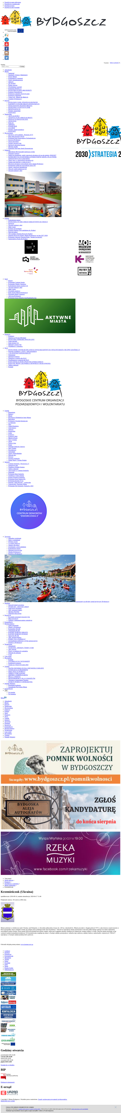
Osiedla (7, 411)
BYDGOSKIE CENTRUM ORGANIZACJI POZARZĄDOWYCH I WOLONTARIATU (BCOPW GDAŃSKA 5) (44, 350)
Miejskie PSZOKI (13, 612)
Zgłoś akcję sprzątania (15, 608)
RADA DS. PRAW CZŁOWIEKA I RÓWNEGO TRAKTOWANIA (29, 363)
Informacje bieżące (14, 356)
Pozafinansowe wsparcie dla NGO (18, 360)
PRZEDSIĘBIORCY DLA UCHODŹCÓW (21, 678)
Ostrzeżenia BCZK (14, 630)
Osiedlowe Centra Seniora (16, 475)
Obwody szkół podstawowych (17, 169)
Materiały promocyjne (14, 344)
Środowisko (8, 114)
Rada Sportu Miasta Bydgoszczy (18, 292)
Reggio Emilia (9, 968)
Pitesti (6, 966)
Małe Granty (12, 227)
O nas (10, 654)
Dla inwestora (9, 133)
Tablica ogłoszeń (13, 365)
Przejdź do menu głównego (13, 2)
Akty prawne (12, 649)
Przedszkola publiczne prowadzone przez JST (22, 165)
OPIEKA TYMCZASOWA (16, 673)
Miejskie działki (13, 147)
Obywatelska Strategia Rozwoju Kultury (20, 234)
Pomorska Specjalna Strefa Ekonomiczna (20, 148)
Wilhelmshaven (9, 970)
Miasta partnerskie (10, 885)
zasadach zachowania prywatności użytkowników (29, 1109)
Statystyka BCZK (13, 636)
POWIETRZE (12, 126)
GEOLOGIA (12, 121)
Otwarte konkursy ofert (15, 170)
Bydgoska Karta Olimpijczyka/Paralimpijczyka (22, 298)
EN (6, 690)
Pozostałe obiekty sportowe (16, 294)
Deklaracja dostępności (8, 1082)
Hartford (7, 952)
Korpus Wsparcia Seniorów (16, 477)
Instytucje (11, 223)
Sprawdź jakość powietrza (16, 605)
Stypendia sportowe (14, 291)
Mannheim (8, 958)
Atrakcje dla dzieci (13, 545)
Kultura (7, 218)
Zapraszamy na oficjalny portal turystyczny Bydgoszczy (92, 601)
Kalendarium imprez (14, 220)
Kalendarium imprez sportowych (18, 286)
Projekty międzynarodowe (16, 129)
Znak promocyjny (13, 343)
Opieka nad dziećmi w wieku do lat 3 (19, 162)
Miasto (7, 71)
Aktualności (8, 70)
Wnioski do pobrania (14, 653)
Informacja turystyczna (15, 550)
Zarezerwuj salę (13, 465)
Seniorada (11, 472)
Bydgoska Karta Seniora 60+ (17, 479)
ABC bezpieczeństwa (14, 637)
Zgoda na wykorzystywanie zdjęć (18, 665)
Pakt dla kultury (13, 232)
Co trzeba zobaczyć (14, 543)
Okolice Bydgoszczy (14, 552)
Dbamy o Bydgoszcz (14, 627)
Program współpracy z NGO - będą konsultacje (22, 351)
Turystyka (7, 536)
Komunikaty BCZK (14, 629)
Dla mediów (8, 658)
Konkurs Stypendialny (15, 228)
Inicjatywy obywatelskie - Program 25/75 (20, 135)
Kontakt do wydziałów (7, 1065)
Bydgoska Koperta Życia (15, 481)
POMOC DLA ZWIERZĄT (17, 639)
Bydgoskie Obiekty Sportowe (17, 284)
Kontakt (10, 367)
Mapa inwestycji (13, 618)
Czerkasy (7, 951)
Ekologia (7, 603)
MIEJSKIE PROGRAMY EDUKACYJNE (21, 152)
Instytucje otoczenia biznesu (16, 145)
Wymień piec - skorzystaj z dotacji (18, 606)
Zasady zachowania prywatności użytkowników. (52, 1099)
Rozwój (7, 100)
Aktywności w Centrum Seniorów (18, 470)
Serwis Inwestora (13, 141)
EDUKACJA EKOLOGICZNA (18, 119)
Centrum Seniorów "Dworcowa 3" (18, 464)
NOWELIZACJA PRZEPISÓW (18, 670)
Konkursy (11, 336)
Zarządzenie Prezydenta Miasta (17, 687)
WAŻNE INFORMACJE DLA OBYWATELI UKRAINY (26, 668)
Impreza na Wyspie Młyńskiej (17, 338)
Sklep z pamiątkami (14, 540)
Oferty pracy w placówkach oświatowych (20, 160)
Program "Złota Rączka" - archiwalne (19, 482)
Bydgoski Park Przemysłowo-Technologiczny (22, 138)
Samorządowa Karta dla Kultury (18, 239)
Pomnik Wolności (10, 683)
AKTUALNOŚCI (13, 116)
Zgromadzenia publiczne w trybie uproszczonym (22, 641)
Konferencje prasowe (14, 663)
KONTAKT (12, 131)
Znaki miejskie (12, 341)
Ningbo (7, 959)
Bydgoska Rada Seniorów (16, 474)
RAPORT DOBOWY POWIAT (18, 634)
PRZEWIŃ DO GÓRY (8, 1101)
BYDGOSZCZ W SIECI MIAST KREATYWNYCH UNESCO (28, 222)
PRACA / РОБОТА (14, 677)
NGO (6, 348)
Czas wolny (8, 656)
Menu (2, 698)
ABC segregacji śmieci (15, 610)
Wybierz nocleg (13, 542)
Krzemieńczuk (9, 956)
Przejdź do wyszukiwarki (12, 4)
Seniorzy (7, 462)
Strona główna (9, 880)
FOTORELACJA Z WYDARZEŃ (19, 661)
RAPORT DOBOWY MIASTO (18, 632)
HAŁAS (11, 123)
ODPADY (11, 124)
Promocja (7, 334)
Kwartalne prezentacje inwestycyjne (19, 617)
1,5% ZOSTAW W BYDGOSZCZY (19, 353)
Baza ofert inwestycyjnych (16, 136)
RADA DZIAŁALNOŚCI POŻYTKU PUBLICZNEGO (25, 362)
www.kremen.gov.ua (27, 944)
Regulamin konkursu (14, 685)
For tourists (11, 692)
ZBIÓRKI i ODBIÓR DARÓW (18, 675)
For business (12, 694)
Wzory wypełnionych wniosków (18, 651)
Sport (6, 279)
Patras (6, 961)
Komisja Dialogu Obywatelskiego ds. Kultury (22, 230)
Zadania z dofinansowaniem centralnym (20, 620)
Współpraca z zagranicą (15, 346)
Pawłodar (7, 963)
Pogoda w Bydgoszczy (15, 554)
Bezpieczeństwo (9, 624)
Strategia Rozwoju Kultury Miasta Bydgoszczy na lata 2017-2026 (28, 235)
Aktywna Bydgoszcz (14, 296)
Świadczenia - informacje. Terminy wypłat (21, 647)
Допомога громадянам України (18, 680)
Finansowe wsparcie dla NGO (17, 358)
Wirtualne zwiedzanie (14, 538)
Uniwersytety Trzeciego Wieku (17, 484)
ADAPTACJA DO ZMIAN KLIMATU (20, 117)
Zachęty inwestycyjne (14, 143)
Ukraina (7, 666)
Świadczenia (8, 644)
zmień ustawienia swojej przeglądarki (79, 1109)
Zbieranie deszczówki (14, 613)
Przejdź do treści (9, 6)
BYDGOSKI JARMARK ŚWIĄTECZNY (21, 339)
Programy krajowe (13, 153)
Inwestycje (8, 615)
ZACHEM (11, 128)
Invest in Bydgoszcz (14, 140)
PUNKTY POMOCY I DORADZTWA (20, 682)
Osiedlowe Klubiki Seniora (16, 467)
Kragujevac (8, 954)
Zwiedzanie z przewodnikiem (17, 547)
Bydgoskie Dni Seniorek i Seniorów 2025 (20, 486)
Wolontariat (11, 355)
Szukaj (22, 66)
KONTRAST (9, 689)
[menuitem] (62, 70)
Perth (6, 964)
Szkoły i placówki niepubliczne (17, 167)
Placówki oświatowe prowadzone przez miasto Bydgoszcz (25, 164)
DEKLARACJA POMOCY (16, 671)
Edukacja (7, 150)
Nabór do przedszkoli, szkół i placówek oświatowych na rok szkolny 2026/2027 (32, 155)
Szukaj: (3, 64)
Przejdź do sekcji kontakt (12, 7)
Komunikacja (9, 622)
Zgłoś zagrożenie (13, 625)
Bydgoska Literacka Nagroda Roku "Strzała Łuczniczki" (25, 237)
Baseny (10, 280)
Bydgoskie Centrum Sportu (16, 282)
